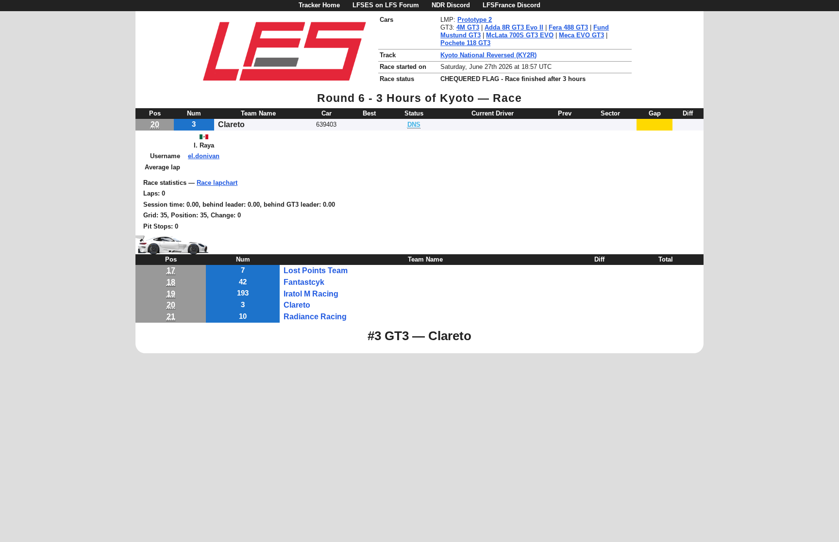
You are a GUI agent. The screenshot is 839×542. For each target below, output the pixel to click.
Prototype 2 (474, 19)
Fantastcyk (304, 282)
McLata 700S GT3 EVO (520, 35)
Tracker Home (319, 5)
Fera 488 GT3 (568, 27)
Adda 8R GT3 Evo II (514, 27)
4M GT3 (467, 27)
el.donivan (203, 156)
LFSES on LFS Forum (385, 5)
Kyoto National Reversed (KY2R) (488, 55)
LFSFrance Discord (511, 5)
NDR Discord (451, 5)
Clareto (297, 305)
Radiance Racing (315, 316)
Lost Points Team (316, 270)
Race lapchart (217, 182)
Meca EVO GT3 (581, 35)
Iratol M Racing (311, 294)
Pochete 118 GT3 (465, 43)
